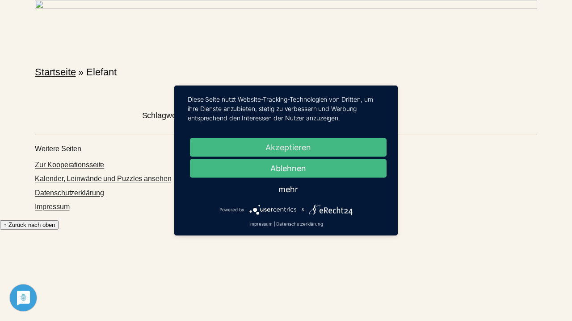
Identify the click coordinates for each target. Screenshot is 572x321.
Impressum (52, 206)
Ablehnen (288, 168)
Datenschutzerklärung (69, 193)
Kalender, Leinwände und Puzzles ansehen (103, 178)
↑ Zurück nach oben (29, 225)
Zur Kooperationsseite (69, 165)
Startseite (55, 72)
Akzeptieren (288, 147)
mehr (288, 189)
